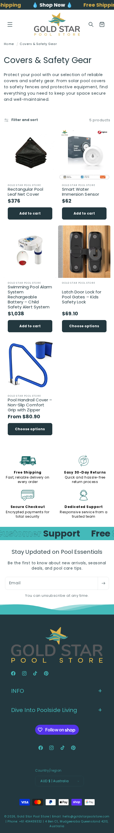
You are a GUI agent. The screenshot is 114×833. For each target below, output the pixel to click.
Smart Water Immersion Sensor (80, 192)
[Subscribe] (103, 583)
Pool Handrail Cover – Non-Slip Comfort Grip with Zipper (29, 404)
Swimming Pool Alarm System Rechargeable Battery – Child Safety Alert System (29, 297)
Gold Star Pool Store (33, 816)
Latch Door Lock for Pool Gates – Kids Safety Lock (82, 297)
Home (9, 44)
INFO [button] (17, 691)
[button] (9, 24)
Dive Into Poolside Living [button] (44, 710)
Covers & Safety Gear (38, 44)
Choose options (84, 326)
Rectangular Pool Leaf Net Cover (25, 192)
